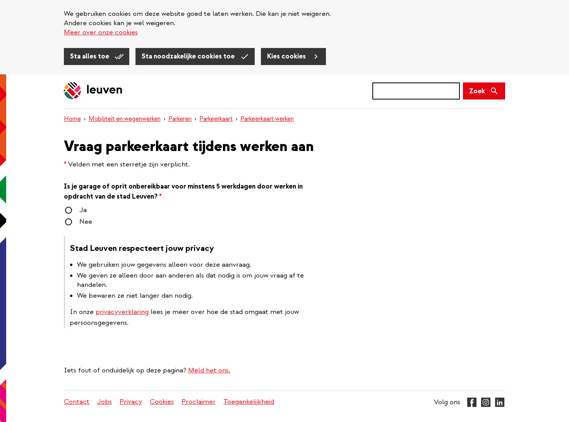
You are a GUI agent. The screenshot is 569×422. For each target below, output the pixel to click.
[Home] (93, 91)
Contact (76, 401)
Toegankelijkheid (248, 401)
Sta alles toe (90, 56)
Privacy (131, 401)
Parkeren (180, 119)
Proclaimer (199, 401)
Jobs (104, 401)
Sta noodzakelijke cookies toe (189, 56)
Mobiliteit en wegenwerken (125, 119)
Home (72, 119)
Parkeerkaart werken (267, 119)
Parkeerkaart (216, 119)
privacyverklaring (122, 311)
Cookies (162, 401)
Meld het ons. (209, 370)
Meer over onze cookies (101, 32)
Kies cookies (287, 56)
